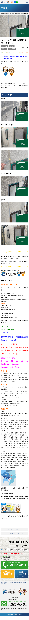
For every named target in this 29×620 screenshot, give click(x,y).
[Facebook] (15, 2)
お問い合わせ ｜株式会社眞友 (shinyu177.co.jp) (14, 338)
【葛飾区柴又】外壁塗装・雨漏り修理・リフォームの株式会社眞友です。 (14, 57)
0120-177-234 (17, 604)
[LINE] (17, 2)
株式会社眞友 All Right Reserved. (15, 614)
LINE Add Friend (7, 329)
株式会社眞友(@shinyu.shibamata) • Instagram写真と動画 (14, 363)
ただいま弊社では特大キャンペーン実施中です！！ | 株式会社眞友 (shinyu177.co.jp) (14, 350)
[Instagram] (12, 2)
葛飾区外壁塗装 (12, 48)
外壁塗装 (11, 46)
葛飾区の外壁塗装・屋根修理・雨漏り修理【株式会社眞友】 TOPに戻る (13, 583)
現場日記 (4, 48)
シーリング (4, 46)
